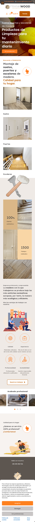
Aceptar (18, 503)
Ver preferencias (17, 514)
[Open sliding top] (33, 2)
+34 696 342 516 (17, 464)
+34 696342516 (9, 1)
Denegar (17, 509)
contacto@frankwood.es (24, 1)
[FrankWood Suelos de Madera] (17, 6)
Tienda (24, 14)
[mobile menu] (2, 3)
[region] (17, 36)
